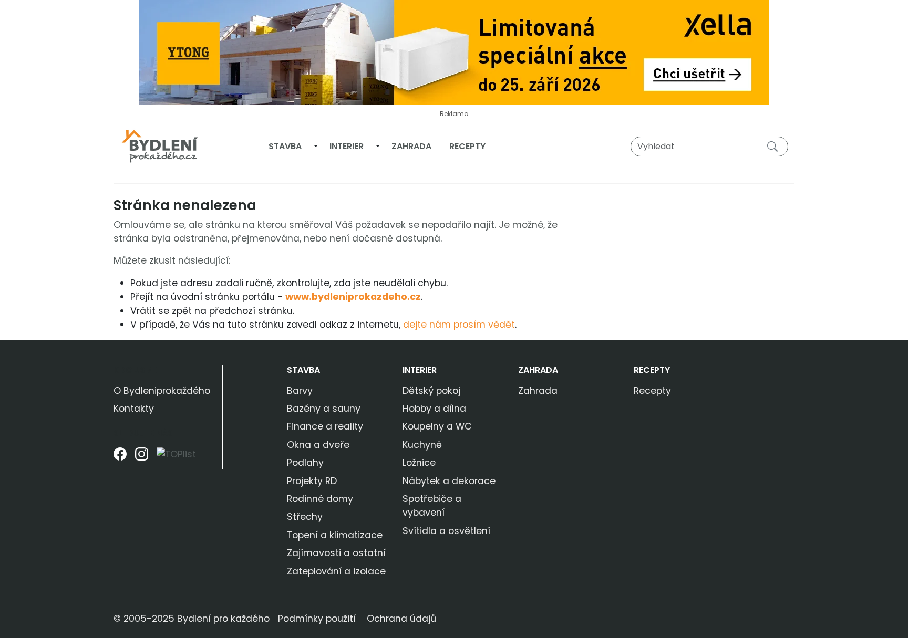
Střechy (305, 516)
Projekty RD (312, 481)
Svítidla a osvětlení (446, 531)
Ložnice (419, 462)
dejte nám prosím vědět (459, 324)
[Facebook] (120, 458)
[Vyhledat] (774, 146)
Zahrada (411, 146)
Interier (346, 146)
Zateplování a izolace (336, 571)
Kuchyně (422, 444)
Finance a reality (325, 426)
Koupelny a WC (437, 426)
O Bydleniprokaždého (161, 390)
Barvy (300, 390)
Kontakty (133, 408)
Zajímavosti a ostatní (336, 553)
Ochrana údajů (401, 618)
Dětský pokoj (431, 390)
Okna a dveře (318, 444)
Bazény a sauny (323, 408)
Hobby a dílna (434, 408)
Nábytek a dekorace (449, 481)
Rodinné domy (320, 499)
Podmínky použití (317, 618)
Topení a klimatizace (335, 535)
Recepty (467, 146)
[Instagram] (141, 458)
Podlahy (305, 462)
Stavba (285, 146)
